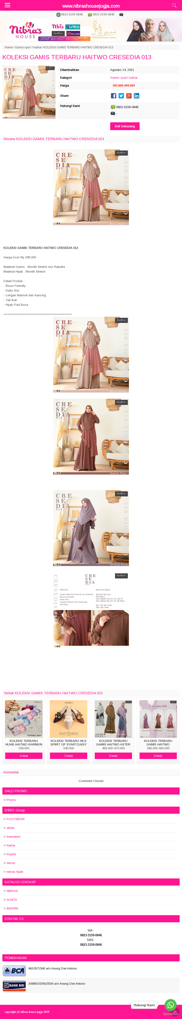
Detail (24, 756)
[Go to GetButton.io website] (170, 1014)
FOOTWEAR (16, 819)
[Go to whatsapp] (171, 1005)
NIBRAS (12, 891)
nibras (11, 863)
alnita (10, 828)
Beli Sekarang (125, 126)
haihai (37, 47)
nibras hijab (15, 871)
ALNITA (12, 899)
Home (9, 47)
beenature (13, 836)
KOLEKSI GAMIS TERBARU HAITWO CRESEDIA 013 (76, 57)
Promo (11, 800)
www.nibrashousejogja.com (91, 6)
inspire (11, 854)
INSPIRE (12, 908)
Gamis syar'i (23, 47)
